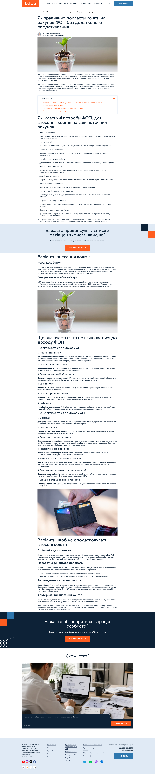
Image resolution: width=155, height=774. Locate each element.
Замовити (123, 4)
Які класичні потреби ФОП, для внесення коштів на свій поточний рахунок (72, 103)
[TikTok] (30, 761)
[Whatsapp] (90, 761)
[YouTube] (23, 762)
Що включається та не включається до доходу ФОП (63, 108)
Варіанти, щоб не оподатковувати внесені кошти (62, 111)
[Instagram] (27, 761)
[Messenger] (101, 761)
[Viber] (96, 761)
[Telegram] (84, 761)
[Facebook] (34, 761)
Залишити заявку (77, 248)
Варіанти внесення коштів (53, 105)
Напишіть (123, 756)
